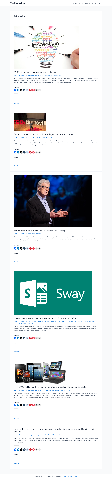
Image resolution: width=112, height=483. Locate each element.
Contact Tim (76, 3)
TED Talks (42, 137)
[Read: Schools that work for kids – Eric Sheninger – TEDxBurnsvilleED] (30, 122)
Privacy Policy (96, 3)
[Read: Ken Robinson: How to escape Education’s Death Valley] (53, 201)
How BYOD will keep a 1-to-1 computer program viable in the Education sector (50, 387)
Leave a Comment (19, 75)
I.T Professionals (55, 75)
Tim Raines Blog (17, 3)
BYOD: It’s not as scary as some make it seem (35, 72)
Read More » (17, 103)
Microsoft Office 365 (74, 321)
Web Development (24, 323)
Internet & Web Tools (38, 321)
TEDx (47, 137)
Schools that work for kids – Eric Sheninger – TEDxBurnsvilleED (43, 134)
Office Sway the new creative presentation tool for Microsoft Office (45, 318)
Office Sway (84, 321)
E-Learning (29, 137)
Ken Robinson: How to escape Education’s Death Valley (39, 230)
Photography (86, 3)
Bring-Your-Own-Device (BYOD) (35, 75)
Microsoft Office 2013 (61, 321)
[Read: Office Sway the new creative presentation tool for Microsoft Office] (53, 293)
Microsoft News (49, 321)
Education (47, 75)
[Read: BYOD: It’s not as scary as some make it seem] (46, 47)
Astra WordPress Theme (70, 476)
